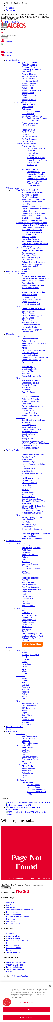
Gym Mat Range (28, 462)
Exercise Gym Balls (30, 457)
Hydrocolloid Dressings (31, 299)
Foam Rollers (32, 153)
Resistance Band (33, 162)
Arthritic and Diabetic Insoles (33, 199)
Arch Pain (26, 552)
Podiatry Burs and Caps (31, 90)
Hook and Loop (28, 404)
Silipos (24, 713)
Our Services (21, 780)
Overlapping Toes (29, 619)
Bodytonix (26, 659)
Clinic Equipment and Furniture (34, 118)
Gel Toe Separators (29, 139)
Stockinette (26, 390)
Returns (9, 972)
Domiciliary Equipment (31, 69)
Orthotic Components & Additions (36, 209)
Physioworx (26, 687)
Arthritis (25, 557)
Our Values (26, 754)
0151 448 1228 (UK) (12, 22)
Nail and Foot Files (29, 79)
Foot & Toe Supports (30, 239)
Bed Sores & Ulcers (30, 564)
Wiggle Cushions (29, 536)
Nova (24, 682)
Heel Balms (26, 522)
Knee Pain (26, 610)
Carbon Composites (30, 353)
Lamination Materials (30, 383)
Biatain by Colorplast (30, 655)
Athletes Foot (27, 559)
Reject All (26, 1010)
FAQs (29, 794)
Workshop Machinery (30, 448)
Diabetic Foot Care (29, 483)
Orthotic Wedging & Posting (33, 213)
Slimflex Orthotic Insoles (32, 220)
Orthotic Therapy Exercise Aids (34, 262)
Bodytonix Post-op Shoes (32, 230)
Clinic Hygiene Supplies (31, 111)
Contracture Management (32, 232)
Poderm (25, 694)
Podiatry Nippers (28, 97)
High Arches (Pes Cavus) (32, 589)
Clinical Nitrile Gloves (31, 120)
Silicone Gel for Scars (30, 508)
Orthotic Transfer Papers (31, 360)
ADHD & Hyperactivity (31, 548)
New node (20, 274)
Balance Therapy (29, 480)
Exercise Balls (32, 151)
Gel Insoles (26, 134)
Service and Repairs (14, 952)
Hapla (24, 668)
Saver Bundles (27, 106)
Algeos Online (22, 764)
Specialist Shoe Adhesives (32, 441)
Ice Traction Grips (29, 524)
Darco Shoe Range (29, 234)
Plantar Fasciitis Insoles (31, 216)
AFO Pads (26, 346)
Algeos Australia (28, 768)
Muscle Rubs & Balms (36, 158)
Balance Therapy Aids (36, 148)
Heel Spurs (26, 603)
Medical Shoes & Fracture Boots (35, 243)
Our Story (26, 750)
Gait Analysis (27, 260)
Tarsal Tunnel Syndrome (32, 633)
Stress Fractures (28, 631)
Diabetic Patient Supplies (37, 178)
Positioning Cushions (30, 283)
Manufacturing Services (36, 792)
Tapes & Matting (28, 392)
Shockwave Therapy (30, 267)
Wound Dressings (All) (31, 304)
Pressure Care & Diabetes (16, 271)
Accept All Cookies (26, 1017)
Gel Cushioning (28, 485)
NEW (8, 729)
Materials (10, 334)
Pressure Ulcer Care (30, 123)
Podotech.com (27, 773)
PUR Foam (26, 387)
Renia (24, 699)
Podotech (25, 692)
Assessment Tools (29, 255)
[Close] (50, 986)
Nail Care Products (29, 76)
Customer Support (34, 787)
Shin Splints (26, 629)
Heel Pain (26, 601)
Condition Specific (13, 541)
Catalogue (10, 943)
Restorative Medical (30, 703)
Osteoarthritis (27, 617)
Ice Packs (25, 489)
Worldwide (10, 10)
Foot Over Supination (30, 587)
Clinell (24, 678)
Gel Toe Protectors (29, 137)
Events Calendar (13, 924)
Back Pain (26, 561)
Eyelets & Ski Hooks (30, 401)
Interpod (25, 671)
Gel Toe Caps (27, 141)
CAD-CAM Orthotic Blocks (33, 350)
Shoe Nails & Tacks (30, 431)
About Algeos (11, 731)
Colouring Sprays (29, 425)
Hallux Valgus (27, 596)
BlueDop (25, 657)
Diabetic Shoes (28, 318)
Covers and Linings (30, 355)
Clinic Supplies (12, 60)
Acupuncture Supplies (36, 171)
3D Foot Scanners (29, 253)
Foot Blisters (27, 580)
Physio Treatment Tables (37, 160)
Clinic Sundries (28, 113)
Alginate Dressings (29, 295)
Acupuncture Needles (35, 174)
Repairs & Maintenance (36, 789)
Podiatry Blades (28, 93)
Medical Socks (28, 492)
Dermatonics (27, 664)
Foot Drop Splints (29, 236)
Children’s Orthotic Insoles (32, 202)
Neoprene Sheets (28, 371)
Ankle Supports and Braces (33, 227)
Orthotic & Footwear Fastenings (35, 357)
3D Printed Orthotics (30, 195)
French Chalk (27, 408)
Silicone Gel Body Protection (33, 506)
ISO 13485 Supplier (20, 976)
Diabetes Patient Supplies (32, 315)
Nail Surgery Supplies (30, 81)
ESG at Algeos (28, 761)
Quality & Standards (30, 757)
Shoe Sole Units (28, 434)
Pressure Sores (27, 624)
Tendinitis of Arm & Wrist (32, 636)
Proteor (25, 696)
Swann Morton (28, 720)
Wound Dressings (29, 125)
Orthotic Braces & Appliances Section (31, 223)
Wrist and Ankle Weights (32, 473)
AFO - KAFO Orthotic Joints (34, 343)
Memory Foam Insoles (31, 325)
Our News (10, 921)
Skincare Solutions (29, 503)
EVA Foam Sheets (29, 369)
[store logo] (13, 27)
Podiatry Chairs (28, 86)
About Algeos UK (23, 745)
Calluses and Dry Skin (31, 568)
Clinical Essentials (23, 102)
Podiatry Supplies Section (26, 62)
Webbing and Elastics (30, 415)
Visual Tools (27, 269)
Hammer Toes (27, 599)
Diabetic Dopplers (29, 313)
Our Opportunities (13, 914)
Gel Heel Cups (28, 132)
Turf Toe (25, 640)
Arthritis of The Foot (30, 554)
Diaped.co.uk (27, 775)
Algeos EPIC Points (30, 743)
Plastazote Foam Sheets (31, 376)
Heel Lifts (26, 204)
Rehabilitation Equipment (32, 264)
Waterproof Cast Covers (31, 513)
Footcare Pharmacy (29, 74)
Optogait (25, 685)
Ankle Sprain (27, 550)
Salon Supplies (33, 183)
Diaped (25, 666)
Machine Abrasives (29, 445)
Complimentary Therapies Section (30, 248)
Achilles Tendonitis (29, 545)
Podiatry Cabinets (29, 83)
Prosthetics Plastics (29, 385)
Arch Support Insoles (30, 197)
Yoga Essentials (28, 471)
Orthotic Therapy (13, 188)
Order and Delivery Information (19, 962)
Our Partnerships (13, 919)
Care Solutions (28, 520)
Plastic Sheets (27, 362)
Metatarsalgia (27, 613)
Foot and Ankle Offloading (33, 322)
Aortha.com (26, 771)
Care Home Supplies (35, 185)
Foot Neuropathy (29, 585)
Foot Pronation (28, 582)
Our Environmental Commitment (19, 910)
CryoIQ (25, 673)
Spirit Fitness (27, 715)
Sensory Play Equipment (32, 538)
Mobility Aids (27, 494)
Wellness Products (13, 450)
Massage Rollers (28, 469)
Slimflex (25, 710)
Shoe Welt (26, 436)
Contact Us (10, 8)
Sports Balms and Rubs (31, 499)
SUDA (24, 717)
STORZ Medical (28, 708)
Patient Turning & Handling (33, 281)
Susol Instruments (29, 706)
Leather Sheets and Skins (32, 429)
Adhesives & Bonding (31, 399)
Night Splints (27, 246)
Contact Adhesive (29, 427)
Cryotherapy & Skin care (32, 116)
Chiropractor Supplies (36, 176)
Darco (24, 662)
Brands (9, 648)
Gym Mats (31, 155)
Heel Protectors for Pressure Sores (35, 278)
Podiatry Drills (27, 88)
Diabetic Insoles (28, 311)
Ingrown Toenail (28, 606)
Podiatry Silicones (29, 100)
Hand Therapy (27, 487)
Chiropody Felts (28, 67)
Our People (26, 752)
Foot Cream (26, 72)
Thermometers (27, 332)
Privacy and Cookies (14, 967)
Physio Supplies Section (26, 144)
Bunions (25, 566)
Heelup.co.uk (27, 778)
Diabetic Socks (28, 320)
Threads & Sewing (29, 413)
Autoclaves (26, 109)
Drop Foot (26, 573)
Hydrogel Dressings (30, 301)
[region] (26, 1002)
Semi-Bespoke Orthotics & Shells (35, 218)
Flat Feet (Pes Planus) (30, 578)
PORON (25, 689)
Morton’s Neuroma (29, 615)
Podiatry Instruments (30, 95)
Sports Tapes (32, 165)
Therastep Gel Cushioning (32, 510)
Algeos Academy (29, 738)
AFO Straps (26, 348)
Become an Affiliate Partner (17, 917)
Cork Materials (28, 411)
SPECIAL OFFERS (14, 727)
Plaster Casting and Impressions (34, 406)
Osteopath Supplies (34, 181)
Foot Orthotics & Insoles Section (29, 190)
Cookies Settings (26, 1002)
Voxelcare (26, 722)
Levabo (25, 680)
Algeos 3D (26, 740)
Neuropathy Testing (30, 327)
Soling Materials (28, 438)
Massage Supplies (29, 527)
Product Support (33, 785)
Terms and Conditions (15, 969)
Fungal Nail (26, 592)
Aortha (24, 652)
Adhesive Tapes (28, 341)
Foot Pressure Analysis (31, 257)
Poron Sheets (27, 373)
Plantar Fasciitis (28, 622)
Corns (24, 571)
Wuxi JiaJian (27, 724)
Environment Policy (30, 759)
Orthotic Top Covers (30, 211)
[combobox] (13, 35)
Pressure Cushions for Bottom (34, 285)
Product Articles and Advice (17, 941)
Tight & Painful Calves (31, 638)
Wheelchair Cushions (30, 288)
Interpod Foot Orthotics (31, 206)
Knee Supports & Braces (32, 241)
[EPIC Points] (4, 49)
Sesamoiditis (27, 626)
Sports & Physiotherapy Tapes (34, 501)
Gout (24, 594)
